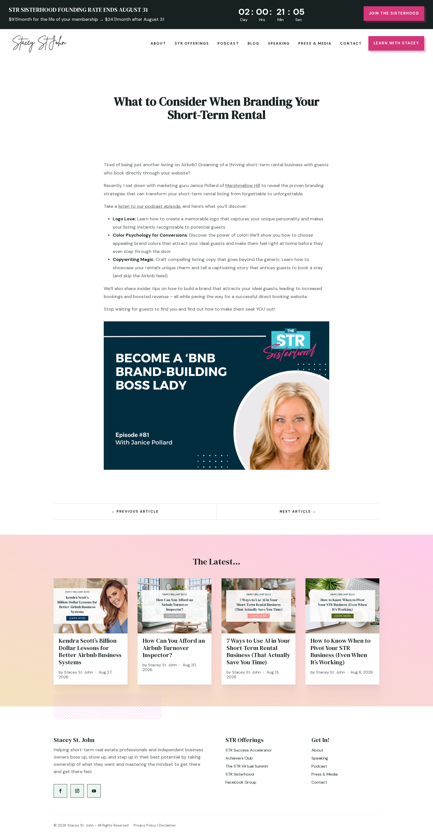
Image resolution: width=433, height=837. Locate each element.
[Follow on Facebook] (60, 791)
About (158, 43)
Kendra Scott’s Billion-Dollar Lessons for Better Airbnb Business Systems (90, 651)
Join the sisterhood (394, 13)
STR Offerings (192, 43)
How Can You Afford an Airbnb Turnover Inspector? (174, 647)
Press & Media (315, 43)
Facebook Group (241, 782)
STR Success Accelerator (249, 750)
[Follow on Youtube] (94, 791)
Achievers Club (239, 758)
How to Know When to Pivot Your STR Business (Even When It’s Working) (340, 651)
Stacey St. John (78, 672)
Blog (253, 43)
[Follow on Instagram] (77, 791)
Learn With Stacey (396, 43)
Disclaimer (167, 825)
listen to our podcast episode (149, 206)
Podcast (228, 43)
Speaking (279, 43)
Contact (351, 43)
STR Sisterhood (240, 774)
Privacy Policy (145, 825)
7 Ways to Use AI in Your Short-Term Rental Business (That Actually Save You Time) (258, 651)
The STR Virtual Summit (247, 766)
